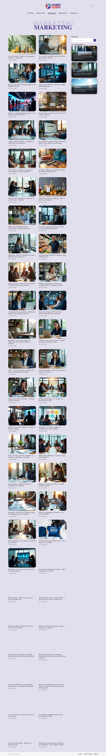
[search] (92, 5)
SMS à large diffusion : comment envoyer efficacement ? (52, 456)
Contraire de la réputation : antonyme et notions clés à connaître (21, 199)
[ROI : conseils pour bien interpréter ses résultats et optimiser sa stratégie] (22, 444)
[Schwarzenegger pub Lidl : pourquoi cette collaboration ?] (52, 243)
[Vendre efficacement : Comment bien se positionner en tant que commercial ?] (52, 586)
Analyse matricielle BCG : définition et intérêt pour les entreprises (21, 142)
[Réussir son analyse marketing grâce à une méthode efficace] (22, 73)
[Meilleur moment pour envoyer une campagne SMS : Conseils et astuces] (52, 272)
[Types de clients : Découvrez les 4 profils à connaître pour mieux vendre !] (22, 272)
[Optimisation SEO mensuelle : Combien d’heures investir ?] (22, 387)
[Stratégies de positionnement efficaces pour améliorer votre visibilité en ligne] (52, 731)
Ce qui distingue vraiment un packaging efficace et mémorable (21, 57)
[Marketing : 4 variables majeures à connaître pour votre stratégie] (52, 415)
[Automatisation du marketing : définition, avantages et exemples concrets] (22, 300)
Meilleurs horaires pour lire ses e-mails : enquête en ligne (52, 485)
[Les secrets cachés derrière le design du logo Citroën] (22, 703)
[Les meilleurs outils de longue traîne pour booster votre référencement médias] (52, 130)
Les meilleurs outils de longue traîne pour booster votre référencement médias (52, 142)
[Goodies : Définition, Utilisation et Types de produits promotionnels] (52, 158)
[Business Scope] (53, 6)
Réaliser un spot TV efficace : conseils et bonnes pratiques (21, 428)
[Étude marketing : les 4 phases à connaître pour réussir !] (22, 529)
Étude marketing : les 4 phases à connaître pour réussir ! (22, 541)
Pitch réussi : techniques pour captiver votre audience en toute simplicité (20, 170)
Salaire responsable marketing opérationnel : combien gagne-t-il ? (19, 227)
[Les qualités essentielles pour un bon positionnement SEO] (52, 703)
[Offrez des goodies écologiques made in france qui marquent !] (52, 186)
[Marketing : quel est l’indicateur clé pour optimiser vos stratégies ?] (22, 243)
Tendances (78, 71)
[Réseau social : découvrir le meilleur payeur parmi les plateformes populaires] (22, 643)
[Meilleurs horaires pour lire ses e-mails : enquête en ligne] (52, 472)
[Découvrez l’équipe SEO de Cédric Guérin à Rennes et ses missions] (52, 300)
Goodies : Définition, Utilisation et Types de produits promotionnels (52, 170)
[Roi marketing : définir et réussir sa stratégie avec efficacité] (22, 472)
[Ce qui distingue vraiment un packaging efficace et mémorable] (22, 44)
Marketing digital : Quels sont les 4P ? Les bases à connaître (20, 627)
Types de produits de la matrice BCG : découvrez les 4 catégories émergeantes (21, 685)
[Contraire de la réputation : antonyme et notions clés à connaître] (22, 186)
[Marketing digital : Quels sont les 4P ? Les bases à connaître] (22, 614)
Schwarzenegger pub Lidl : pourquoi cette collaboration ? (52, 256)
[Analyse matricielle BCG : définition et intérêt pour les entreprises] (22, 130)
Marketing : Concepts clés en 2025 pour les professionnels (21, 570)
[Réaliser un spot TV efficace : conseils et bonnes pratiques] (22, 415)
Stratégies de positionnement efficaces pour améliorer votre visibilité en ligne (51, 744)
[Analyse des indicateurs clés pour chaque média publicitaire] (52, 73)
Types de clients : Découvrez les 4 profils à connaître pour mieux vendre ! (21, 284)
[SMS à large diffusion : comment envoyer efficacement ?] (52, 444)
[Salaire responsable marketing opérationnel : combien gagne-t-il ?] (22, 215)
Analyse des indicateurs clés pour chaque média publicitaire (52, 85)
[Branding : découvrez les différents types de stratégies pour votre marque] (22, 501)
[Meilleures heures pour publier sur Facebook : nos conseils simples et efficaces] (22, 329)
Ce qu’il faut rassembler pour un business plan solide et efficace (52, 57)
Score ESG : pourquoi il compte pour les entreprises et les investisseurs (83, 73)
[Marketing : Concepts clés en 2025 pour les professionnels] (22, 557)
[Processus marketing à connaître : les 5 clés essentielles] (52, 501)
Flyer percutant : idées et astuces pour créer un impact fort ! (20, 598)
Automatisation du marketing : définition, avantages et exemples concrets (21, 312)
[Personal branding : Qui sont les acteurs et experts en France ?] (52, 359)
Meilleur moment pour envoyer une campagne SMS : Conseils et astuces (51, 284)
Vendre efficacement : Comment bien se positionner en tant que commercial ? (52, 598)
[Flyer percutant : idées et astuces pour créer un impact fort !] (22, 586)
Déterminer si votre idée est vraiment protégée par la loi (83, 57)
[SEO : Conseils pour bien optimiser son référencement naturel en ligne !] (22, 359)
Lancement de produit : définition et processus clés (20, 744)
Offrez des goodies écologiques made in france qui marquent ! (52, 199)
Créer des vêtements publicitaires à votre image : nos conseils (52, 541)
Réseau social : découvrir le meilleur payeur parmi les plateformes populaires (21, 655)
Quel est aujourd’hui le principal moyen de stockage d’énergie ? (84, 90)
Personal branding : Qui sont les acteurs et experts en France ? (52, 371)
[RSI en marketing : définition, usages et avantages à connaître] (52, 614)
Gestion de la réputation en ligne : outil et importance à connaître (52, 570)
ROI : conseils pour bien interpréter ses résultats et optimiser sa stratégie (21, 456)
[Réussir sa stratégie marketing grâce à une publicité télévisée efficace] (22, 101)
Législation (78, 54)
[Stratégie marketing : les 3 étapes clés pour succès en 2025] (52, 387)
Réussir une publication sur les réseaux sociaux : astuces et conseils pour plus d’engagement (51, 686)
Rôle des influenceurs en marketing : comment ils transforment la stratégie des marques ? (52, 656)
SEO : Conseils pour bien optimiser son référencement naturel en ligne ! (21, 371)
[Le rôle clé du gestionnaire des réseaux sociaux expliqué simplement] (52, 215)
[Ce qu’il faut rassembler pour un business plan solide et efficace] (52, 44)
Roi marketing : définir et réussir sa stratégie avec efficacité (19, 485)
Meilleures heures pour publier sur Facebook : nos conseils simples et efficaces (19, 342)
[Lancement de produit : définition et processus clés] (22, 731)
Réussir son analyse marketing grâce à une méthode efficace (22, 85)
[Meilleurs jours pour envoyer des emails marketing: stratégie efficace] (52, 329)
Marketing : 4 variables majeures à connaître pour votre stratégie (50, 428)
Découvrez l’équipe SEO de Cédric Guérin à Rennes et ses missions (50, 312)
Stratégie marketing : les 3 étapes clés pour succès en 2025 (51, 399)
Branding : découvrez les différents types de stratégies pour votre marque (21, 513)
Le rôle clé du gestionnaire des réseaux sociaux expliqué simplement (51, 227)
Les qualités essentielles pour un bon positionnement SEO (51, 715)
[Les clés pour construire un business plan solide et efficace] (52, 101)
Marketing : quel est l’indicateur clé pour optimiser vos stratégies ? (21, 256)
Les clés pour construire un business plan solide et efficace (52, 114)
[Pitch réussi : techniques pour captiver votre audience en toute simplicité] (22, 158)
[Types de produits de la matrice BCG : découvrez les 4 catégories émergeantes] (22, 673)
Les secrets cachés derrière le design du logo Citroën (21, 715)
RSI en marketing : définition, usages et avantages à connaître (51, 627)
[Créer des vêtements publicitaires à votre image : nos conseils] (52, 529)
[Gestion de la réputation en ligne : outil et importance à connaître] (52, 557)
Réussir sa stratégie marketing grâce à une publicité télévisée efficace (22, 114)
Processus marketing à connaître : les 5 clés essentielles (51, 513)
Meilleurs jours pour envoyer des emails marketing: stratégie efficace (52, 341)
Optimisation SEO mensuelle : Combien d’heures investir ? (21, 399)
